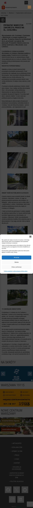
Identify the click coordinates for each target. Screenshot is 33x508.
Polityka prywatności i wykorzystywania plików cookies (15, 271)
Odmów (17, 262)
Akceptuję (16, 257)
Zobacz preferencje (16, 267)
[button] (30, 236)
